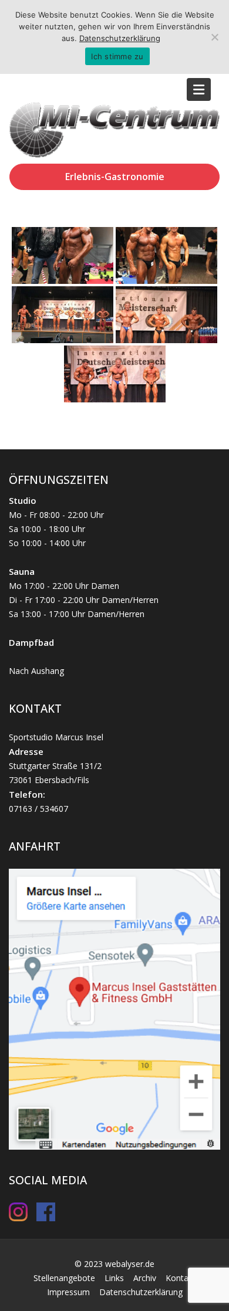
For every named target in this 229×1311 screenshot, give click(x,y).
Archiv (144, 1277)
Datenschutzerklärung (141, 1292)
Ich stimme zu (117, 56)
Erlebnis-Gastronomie (114, 176)
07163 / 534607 (38, 808)
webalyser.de (129, 1263)
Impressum (68, 1292)
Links (114, 1277)
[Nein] (214, 37)
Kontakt (181, 1277)
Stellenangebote (64, 1277)
